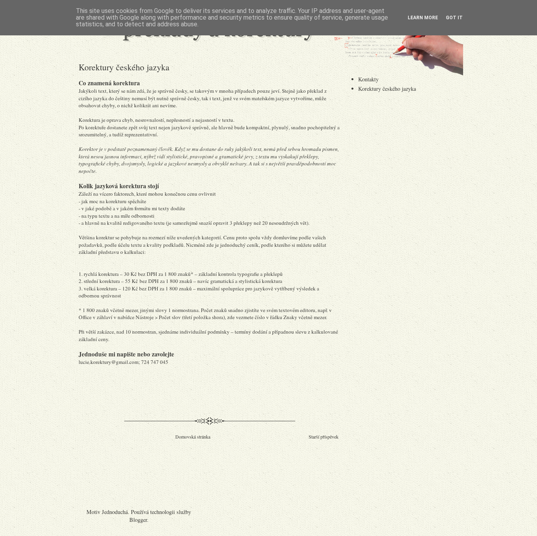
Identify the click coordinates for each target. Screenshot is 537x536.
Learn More (423, 17)
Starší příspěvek (323, 436)
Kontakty (368, 79)
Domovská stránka (192, 436)
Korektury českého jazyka (387, 88)
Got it (454, 17)
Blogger (138, 519)
